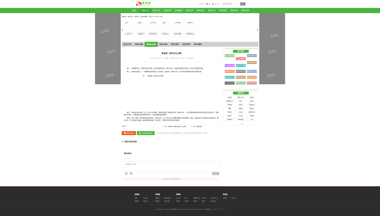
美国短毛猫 (167, 198)
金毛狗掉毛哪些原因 (252, 83)
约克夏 (252, 116)
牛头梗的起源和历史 (230, 66)
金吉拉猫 (167, 201)
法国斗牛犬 (240, 97)
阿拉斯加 (241, 119)
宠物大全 (212, 10)
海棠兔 (225, 198)
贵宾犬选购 (139, 44)
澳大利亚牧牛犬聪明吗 (230, 77)
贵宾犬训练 (163, 44)
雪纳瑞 (230, 105)
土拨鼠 (145, 198)
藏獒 (229, 108)
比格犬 (241, 112)
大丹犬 (241, 116)
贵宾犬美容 (175, 44)
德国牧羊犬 (229, 101)
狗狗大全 (145, 10)
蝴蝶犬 (252, 108)
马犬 (251, 119)
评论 (192, 58)
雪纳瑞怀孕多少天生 (230, 72)
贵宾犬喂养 (144, 16)
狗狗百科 (190, 10)
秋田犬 (252, 97)
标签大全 (216, 4)
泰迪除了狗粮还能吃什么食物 (177, 126)
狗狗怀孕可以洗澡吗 (252, 72)
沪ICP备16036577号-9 (217, 209)
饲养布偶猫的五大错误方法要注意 (252, 63)
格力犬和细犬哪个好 (230, 56)
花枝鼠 (145, 201)
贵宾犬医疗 (186, 44)
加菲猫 (157, 198)
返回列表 (199, 126)
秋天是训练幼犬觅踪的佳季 (241, 77)
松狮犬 (241, 108)
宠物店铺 (245, 10)
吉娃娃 (230, 97)
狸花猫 (157, 201)
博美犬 (230, 116)
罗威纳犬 (229, 119)
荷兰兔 (233, 198)
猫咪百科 (201, 10)
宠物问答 (234, 10)
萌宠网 (144, 4)
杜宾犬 (241, 105)
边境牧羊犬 (251, 112)
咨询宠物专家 (147, 133)
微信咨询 (130, 133)
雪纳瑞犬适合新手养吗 (241, 83)
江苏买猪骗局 (241, 58)
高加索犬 (252, 105)
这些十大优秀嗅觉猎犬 (241, 66)
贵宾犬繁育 (198, 44)
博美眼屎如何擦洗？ (241, 72)
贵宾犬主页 (127, 44)
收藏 (209, 4)
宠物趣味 (178, 10)
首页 (134, 10)
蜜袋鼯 (137, 201)
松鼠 (136, 198)
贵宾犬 (137, 16)
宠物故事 (167, 10)
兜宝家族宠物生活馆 (252, 77)
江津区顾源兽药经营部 (230, 83)
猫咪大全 (156, 10)
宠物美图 (223, 10)
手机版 (202, 4)
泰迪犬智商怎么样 (252, 56)
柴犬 (240, 101)
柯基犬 (230, 112)
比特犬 (252, 101)
